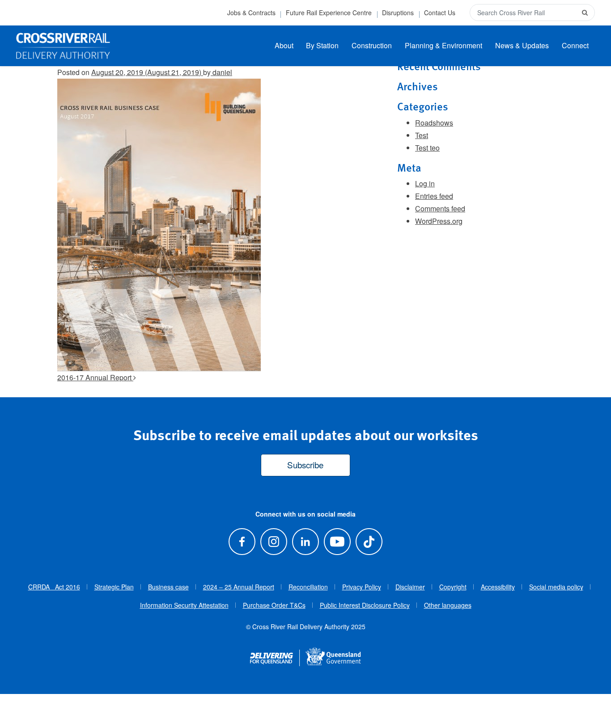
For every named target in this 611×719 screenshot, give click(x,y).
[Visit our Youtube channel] (337, 541)
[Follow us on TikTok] (369, 541)
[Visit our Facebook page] (242, 541)
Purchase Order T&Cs (274, 605)
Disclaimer (410, 586)
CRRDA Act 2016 (54, 586)
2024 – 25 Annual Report (238, 586)
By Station (322, 45)
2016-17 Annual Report (95, 377)
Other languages (447, 605)
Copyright (453, 586)
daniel (221, 72)
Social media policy (556, 586)
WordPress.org (438, 221)
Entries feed (434, 196)
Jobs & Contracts (251, 12)
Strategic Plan (114, 586)
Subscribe (305, 464)
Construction (372, 45)
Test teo (427, 148)
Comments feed (440, 208)
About (284, 45)
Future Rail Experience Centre (329, 12)
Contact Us (439, 12)
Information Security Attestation (184, 605)
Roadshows (434, 123)
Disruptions (398, 12)
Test (421, 135)
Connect (575, 45)
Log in (425, 183)
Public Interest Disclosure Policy (365, 605)
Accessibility (498, 586)
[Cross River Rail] (63, 46)
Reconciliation (308, 586)
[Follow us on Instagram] (274, 541)
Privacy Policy (361, 586)
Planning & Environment (443, 45)
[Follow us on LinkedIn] (305, 541)
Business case (168, 586)
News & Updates (522, 45)
